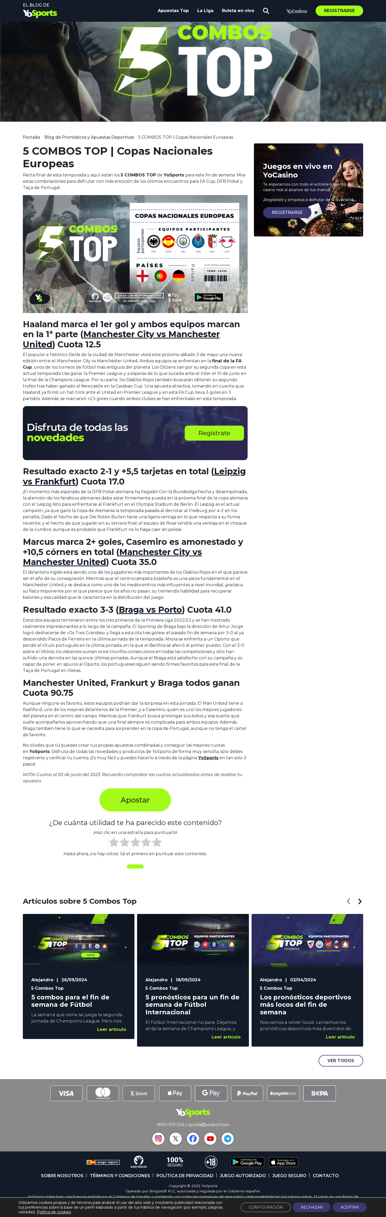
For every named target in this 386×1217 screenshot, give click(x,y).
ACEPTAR (350, 1207)
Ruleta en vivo (238, 10)
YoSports (208, 757)
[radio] (114, 843)
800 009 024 (171, 1124)
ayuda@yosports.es (208, 1124)
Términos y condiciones (120, 1175)
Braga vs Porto (150, 610)
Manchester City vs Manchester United (121, 339)
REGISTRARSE (287, 212)
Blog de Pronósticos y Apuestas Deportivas (89, 137)
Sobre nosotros (62, 1175)
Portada (31, 137)
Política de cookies (54, 1212)
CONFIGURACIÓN (266, 1207)
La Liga (205, 10)
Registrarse (339, 10)
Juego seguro (289, 1175)
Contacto (326, 1175)
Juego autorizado (243, 1175)
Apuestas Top (173, 10)
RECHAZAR (312, 1207)
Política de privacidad (185, 1175)
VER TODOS (340, 1060)
